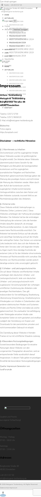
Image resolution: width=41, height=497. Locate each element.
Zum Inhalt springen (8, 1)
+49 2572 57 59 (7, 475)
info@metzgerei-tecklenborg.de (19, 120)
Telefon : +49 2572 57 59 (12, 5)
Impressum (13, 488)
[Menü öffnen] (15, 21)
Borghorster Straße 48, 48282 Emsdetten (17, 8)
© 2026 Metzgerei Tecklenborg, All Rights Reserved (18, 484)
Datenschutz (4, 488)
